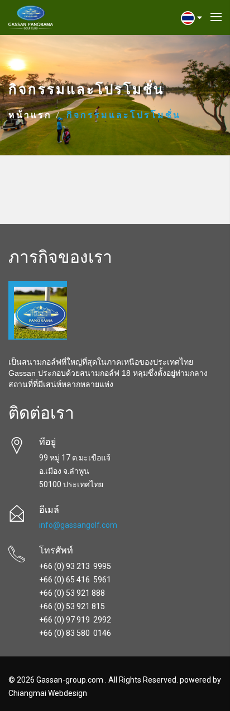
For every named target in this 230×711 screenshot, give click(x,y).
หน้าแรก (30, 115)
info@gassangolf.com (78, 525)
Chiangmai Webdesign (47, 693)
